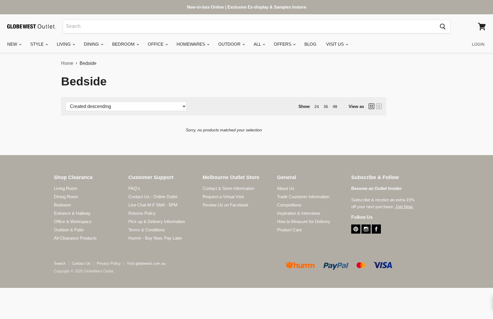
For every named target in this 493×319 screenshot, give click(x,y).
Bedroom (124, 44)
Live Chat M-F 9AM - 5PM (152, 204)
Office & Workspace (73, 221)
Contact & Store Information (228, 188)
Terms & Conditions (146, 229)
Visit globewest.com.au (146, 263)
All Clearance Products (75, 238)
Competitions (289, 204)
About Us (285, 188)
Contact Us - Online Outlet (152, 196)
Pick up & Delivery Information (156, 221)
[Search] (442, 26)
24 (316, 106)
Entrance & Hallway (72, 213)
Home (67, 63)
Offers (283, 44)
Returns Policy (142, 213)
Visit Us (335, 44)
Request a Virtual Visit (223, 196)
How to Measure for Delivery (303, 221)
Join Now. (404, 206)
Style (37, 44)
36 (326, 106)
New (12, 44)
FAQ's (134, 188)
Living (64, 44)
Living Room (65, 188)
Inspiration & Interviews (298, 213)
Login (478, 44)
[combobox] (249, 26)
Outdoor (230, 44)
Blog (310, 44)
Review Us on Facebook (225, 204)
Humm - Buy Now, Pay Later (155, 238)
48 (335, 106)
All (258, 44)
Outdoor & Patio (69, 229)
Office (156, 44)
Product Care (289, 229)
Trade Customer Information (303, 196)
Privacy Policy (109, 263)
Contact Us (81, 263)
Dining (92, 44)
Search (60, 263)
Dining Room (66, 196)
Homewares (191, 44)
